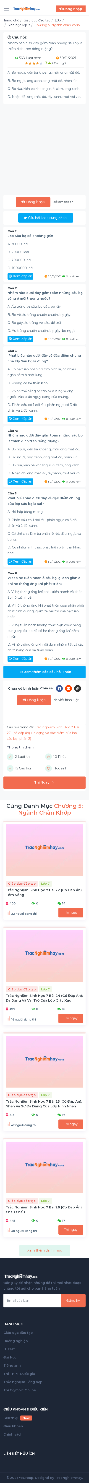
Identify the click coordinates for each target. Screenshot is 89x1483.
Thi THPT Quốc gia (19, 1374)
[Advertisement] (44, 150)
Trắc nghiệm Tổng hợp (22, 1382)
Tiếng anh (12, 1366)
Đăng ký (73, 1301)
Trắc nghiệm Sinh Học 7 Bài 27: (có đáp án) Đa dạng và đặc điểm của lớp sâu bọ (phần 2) (43, 733)
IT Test (9, 1349)
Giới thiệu (16, 1418)
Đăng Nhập (35, 202)
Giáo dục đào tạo (18, 1333)
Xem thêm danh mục (44, 1250)
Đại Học (10, 1357)
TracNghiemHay (68, 1478)
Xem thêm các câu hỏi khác (47, 672)
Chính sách (13, 1434)
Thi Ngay (41, 782)
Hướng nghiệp (15, 1341)
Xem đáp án (22, 276)
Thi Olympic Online (19, 1390)
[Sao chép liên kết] (77, 688)
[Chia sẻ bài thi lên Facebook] (60, 688)
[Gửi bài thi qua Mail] (69, 688)
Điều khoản (13, 1426)
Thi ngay (71, 912)
